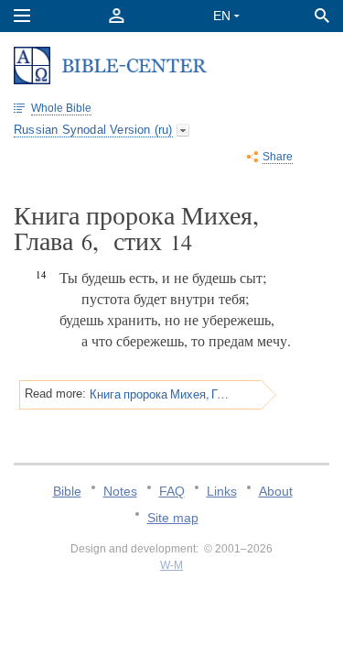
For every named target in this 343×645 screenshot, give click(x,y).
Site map (172, 517)
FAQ (172, 491)
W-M (171, 565)
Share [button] (278, 156)
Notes (120, 491)
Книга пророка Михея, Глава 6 (160, 394)
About (276, 491)
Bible (67, 491)
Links (222, 491)
